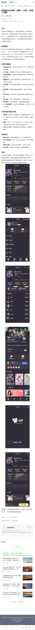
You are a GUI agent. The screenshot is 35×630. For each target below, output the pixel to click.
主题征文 (13, 6)
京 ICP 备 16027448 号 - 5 (17, 620)
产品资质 (17, 621)
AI (17, 6)
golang (21, 6)
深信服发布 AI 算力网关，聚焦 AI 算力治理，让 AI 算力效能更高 (11, 585)
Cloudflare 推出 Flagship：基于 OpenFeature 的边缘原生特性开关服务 (12, 593)
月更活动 (7, 6)
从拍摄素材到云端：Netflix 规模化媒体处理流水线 (12, 576)
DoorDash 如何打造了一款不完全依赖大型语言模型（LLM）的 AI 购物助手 (12, 568)
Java (31, 6)
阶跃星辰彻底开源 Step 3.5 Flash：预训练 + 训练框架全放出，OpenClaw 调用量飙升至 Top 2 (11, 559)
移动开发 (26, 6)
